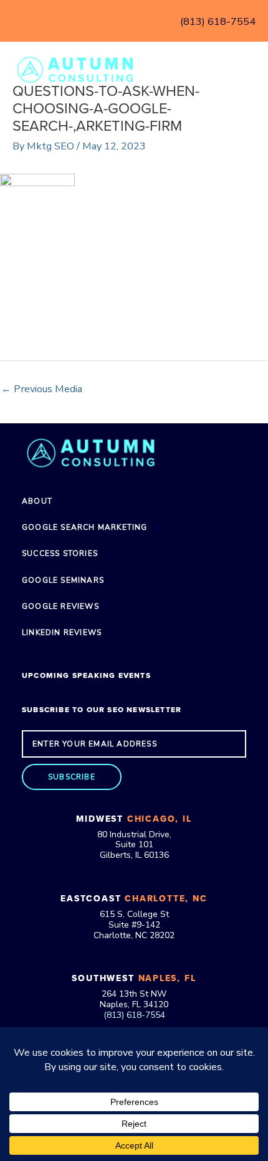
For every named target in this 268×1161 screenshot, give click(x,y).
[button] (72, 777)
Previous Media (41, 389)
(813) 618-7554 (218, 21)
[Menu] (241, 69)
